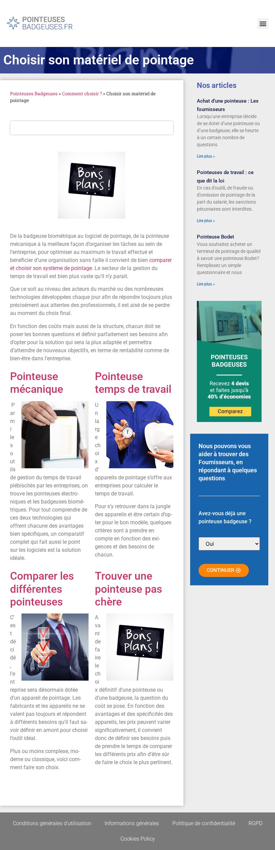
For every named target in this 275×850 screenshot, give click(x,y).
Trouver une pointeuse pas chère (128, 589)
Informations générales (132, 823)
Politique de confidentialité (203, 823)
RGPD (255, 823)
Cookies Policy (137, 839)
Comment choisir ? (82, 94)
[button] (262, 23)
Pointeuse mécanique (36, 382)
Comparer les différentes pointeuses (42, 589)
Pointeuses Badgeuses (34, 94)
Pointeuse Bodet (215, 237)
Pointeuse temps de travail (133, 382)
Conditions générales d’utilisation (52, 823)
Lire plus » (206, 156)
